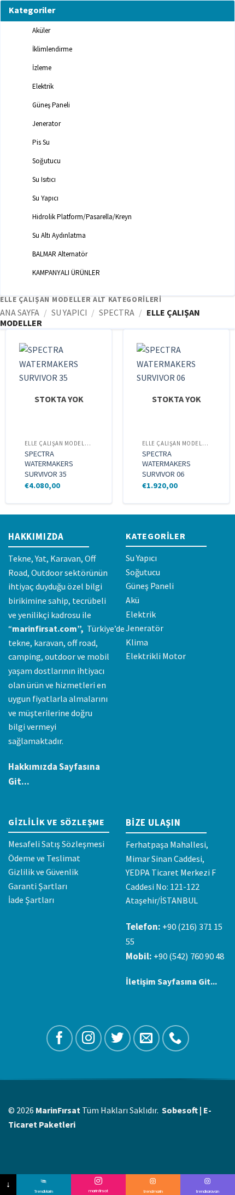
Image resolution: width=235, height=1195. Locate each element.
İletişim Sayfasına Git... (171, 981)
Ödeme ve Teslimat (44, 858)
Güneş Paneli (150, 585)
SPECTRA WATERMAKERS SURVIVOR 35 (49, 464)
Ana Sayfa (19, 312)
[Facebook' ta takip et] (59, 1038)
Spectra (116, 312)
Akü (132, 599)
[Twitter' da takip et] (117, 1038)
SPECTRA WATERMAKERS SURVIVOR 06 (166, 464)
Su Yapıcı (69, 312)
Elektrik (141, 614)
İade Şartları (31, 899)
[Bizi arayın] (175, 1038)
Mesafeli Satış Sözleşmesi (56, 843)
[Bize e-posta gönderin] (146, 1038)
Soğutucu (143, 572)
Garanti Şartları (37, 885)
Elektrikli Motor (156, 655)
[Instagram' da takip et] (88, 1038)
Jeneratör (144, 627)
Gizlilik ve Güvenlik (43, 871)
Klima (137, 642)
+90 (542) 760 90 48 (189, 956)
